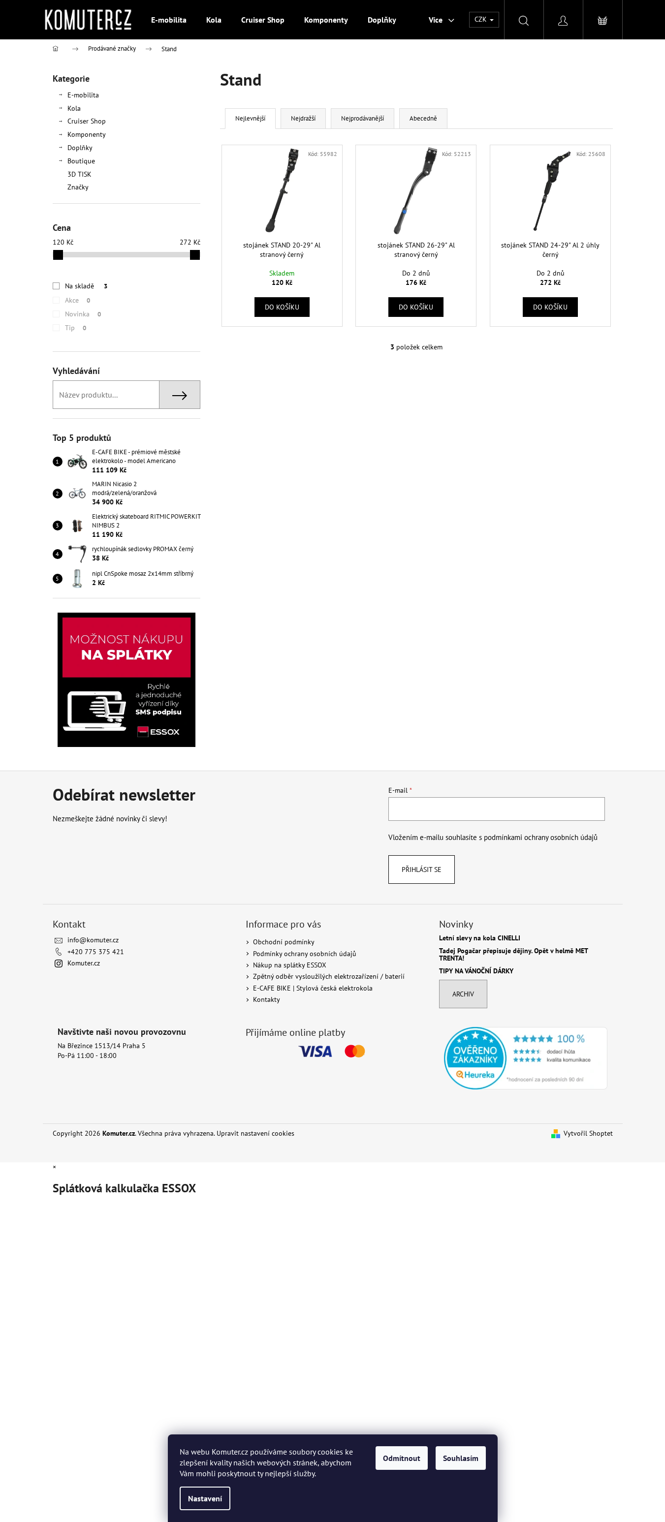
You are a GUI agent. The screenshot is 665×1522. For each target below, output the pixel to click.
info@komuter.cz (93, 939)
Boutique (81, 160)
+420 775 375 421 (95, 951)
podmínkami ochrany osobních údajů (541, 837)
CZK (482, 19)
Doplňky (80, 147)
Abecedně (423, 118)
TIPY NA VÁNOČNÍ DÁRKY (476, 971)
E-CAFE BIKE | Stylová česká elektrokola (313, 988)
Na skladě (86, 285)
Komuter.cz (83, 963)
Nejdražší (303, 118)
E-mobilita (83, 95)
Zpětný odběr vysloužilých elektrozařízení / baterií (329, 976)
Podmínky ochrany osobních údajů (304, 953)
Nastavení (205, 1498)
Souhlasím (460, 1458)
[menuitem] (168, 19)
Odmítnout (401, 1458)
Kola (74, 108)
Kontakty (266, 999)
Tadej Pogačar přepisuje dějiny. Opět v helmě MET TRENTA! (513, 955)
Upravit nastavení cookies (255, 1133)
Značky (78, 187)
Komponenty (86, 134)
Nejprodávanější (362, 118)
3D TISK (79, 174)
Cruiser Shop (86, 121)
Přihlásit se (422, 869)
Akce (77, 300)
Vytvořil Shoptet (588, 1133)
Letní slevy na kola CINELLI (479, 938)
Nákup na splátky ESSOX (289, 965)
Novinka (83, 314)
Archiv (463, 994)
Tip (75, 327)
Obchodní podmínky (284, 941)
